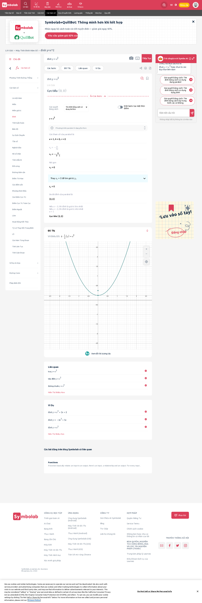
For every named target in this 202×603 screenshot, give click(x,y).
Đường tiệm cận (18, 172)
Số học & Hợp (14, 263)
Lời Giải (9, 50)
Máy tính (48, 545)
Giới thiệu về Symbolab (110, 518)
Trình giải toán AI (52, 518)
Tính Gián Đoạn (18, 253)
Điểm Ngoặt (17, 209)
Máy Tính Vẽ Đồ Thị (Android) (77, 527)
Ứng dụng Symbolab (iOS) (79, 539)
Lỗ (13, 234)
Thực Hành (49, 534)
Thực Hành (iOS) (75, 549)
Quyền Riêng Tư (134, 518)
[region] (101, 591)
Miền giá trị (16, 110)
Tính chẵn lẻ (17, 160)
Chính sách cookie (135, 529)
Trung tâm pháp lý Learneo (139, 554)
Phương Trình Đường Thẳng (20, 78)
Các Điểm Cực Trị (19, 197)
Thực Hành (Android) (77, 533)
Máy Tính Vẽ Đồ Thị (53, 550)
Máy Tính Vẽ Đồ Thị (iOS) (79, 544)
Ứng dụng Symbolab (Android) (77, 519)
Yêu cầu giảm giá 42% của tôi (63, 35)
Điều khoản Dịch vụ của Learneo (137, 560)
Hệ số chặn (16, 154)
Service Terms (133, 523)
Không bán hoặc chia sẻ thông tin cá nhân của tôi (138, 535)
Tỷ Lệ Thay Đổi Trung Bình (23, 228)
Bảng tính (48, 529)
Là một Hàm (17, 98)
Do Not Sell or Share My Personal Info (154, 591)
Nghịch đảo (16, 148)
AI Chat (47, 523)
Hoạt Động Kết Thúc (20, 222)
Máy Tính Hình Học (52, 555)
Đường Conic (14, 273)
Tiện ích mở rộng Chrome (79, 555)
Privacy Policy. (34, 600)
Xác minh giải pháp (52, 560)
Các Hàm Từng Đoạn (20, 240)
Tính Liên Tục (17, 247)
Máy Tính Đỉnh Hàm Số (27, 50)
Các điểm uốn (17, 185)
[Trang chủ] (25, 520)
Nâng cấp (184, 5)
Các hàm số (14, 88)
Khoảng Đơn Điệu (19, 191)
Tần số (15, 141)
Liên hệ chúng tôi (107, 534)
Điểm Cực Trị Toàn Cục (21, 203)
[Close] (198, 591)
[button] (131, 60)
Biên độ (15, 129)
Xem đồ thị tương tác (101, 353)
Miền (14, 104)
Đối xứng (16, 166)
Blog (102, 523)
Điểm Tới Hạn (17, 179)
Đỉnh (14, 117)
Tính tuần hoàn (18, 123)
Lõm (14, 216)
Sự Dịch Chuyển (18, 135)
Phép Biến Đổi (15, 283)
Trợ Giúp (104, 529)
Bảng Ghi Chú (50, 539)
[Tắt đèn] (176, 5)
